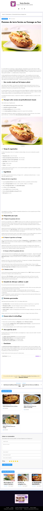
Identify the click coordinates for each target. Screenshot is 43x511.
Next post (24, 383)
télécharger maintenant (23, 377)
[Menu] (19, 9)
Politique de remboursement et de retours (31, 509)
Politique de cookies (18, 509)
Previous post (18, 383)
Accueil (7, 508)
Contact (12, 508)
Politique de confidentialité (8, 509)
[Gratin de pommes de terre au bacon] (11, 399)
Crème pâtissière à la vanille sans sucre (26, 483)
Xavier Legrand (6, 404)
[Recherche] (22, 9)
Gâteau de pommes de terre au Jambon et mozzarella (30, 407)
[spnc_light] (24, 8)
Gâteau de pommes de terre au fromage (9, 427)
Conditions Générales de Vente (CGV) (21, 508)
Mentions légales (33, 508)
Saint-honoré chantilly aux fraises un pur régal (12, 385)
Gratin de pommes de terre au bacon (10, 406)
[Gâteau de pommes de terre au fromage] (11, 419)
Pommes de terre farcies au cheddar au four (30, 385)
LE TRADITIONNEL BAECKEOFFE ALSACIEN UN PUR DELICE (12, 483)
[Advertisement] (21, 60)
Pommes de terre (4, 18)
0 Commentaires (12, 18)
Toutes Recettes (25, 3)
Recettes (37, 476)
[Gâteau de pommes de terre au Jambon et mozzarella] (32, 399)
